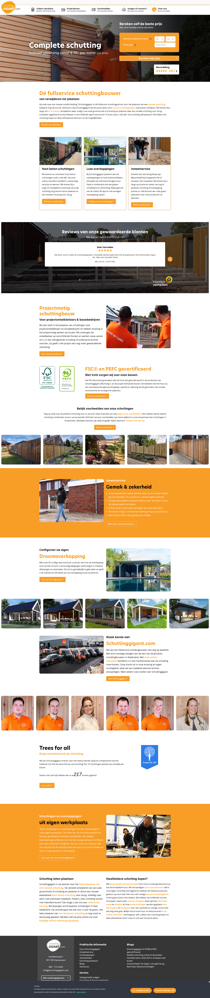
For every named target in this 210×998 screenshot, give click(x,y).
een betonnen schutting (72, 913)
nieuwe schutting (156, 104)
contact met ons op (135, 420)
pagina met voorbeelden (129, 413)
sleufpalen (125, 908)
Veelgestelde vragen (89, 977)
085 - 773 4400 (56, 967)
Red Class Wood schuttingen (140, 966)
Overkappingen (86, 955)
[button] (3, 449)
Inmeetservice (86, 952)
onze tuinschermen (154, 887)
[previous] (40, 259)
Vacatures (84, 966)
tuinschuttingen (138, 904)
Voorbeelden (85, 958)
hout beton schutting (63, 895)
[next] (170, 259)
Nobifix (118, 904)
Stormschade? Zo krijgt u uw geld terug (145, 963)
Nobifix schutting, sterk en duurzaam (144, 955)
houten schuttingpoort (157, 894)
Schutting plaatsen (88, 960)
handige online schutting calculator (59, 920)
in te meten (53, 111)
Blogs (82, 963)
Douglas (140, 901)
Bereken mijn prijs (149, 58)
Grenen (131, 901)
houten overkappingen (124, 107)
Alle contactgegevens (53, 978)
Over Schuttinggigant (89, 949)
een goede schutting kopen (125, 884)
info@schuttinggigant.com (55, 970)
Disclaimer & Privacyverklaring (93, 980)
